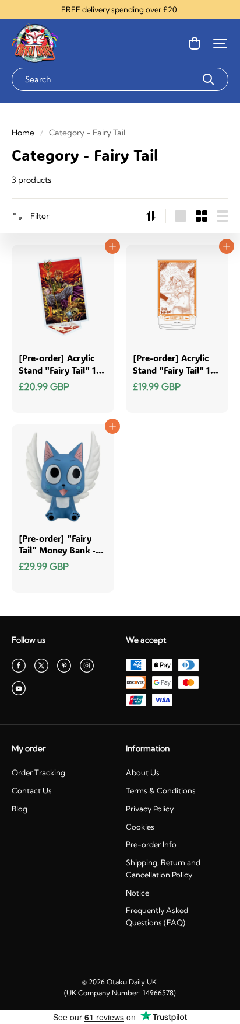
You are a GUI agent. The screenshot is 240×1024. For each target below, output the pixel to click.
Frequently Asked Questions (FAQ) (157, 916)
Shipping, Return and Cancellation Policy (163, 868)
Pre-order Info (151, 844)
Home (23, 132)
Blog (19, 808)
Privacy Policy (150, 808)
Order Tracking (38, 772)
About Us (143, 772)
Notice (137, 892)
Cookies (140, 826)
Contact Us (32, 790)
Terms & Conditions (161, 790)
